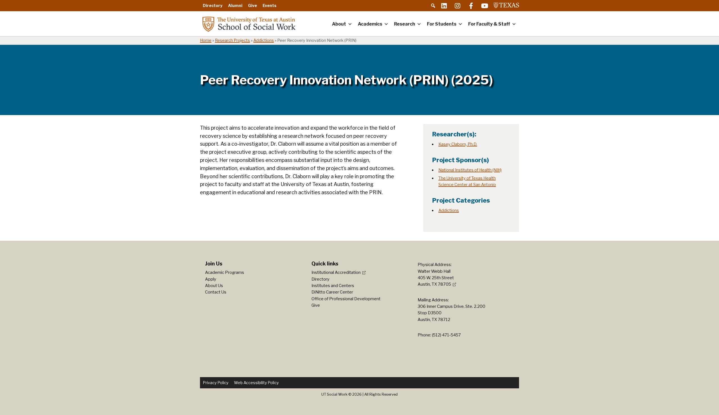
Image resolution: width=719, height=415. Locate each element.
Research (404, 24)
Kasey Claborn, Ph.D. (457, 144)
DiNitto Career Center (332, 292)
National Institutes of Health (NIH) (470, 170)
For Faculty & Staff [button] (489, 24)
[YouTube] (484, 5)
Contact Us (215, 292)
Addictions (263, 40)
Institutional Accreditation (336, 272)
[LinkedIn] (444, 5)
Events (269, 5)
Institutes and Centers (332, 285)
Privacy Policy (215, 382)
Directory (212, 5)
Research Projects (232, 40)
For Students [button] (441, 24)
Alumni (235, 5)
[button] (433, 5)
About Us (214, 285)
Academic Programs (224, 272)
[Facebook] (471, 5)
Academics (370, 24)
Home (205, 40)
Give (252, 5)
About (339, 24)
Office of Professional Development (346, 298)
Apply (210, 279)
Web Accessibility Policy (256, 382)
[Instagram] (457, 5)
